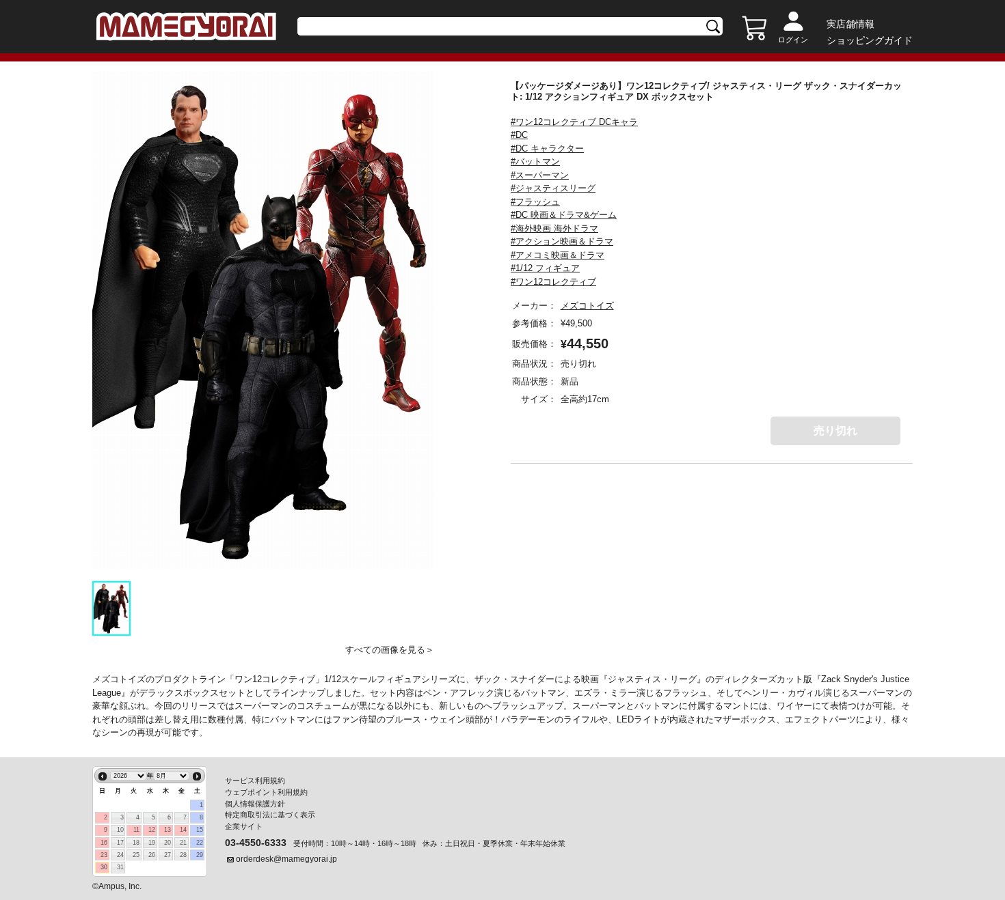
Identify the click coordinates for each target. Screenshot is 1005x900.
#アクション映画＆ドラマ (562, 241)
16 (103, 842)
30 (103, 867)
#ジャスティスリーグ (553, 188)
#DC (519, 135)
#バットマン (535, 161)
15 (199, 829)
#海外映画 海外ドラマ (554, 228)
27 (167, 855)
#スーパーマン (540, 175)
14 (183, 829)
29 (199, 855)
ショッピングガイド (870, 40)
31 (120, 867)
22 (199, 842)
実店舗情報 (850, 23)
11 (136, 829)
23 (103, 855)
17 (120, 842)
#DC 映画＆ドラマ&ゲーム (564, 215)
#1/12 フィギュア (545, 268)
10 (120, 829)
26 (151, 855)
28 (183, 855)
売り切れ (835, 430)
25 (136, 855)
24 (120, 855)
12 (151, 829)
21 (183, 842)
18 (136, 842)
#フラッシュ (535, 202)
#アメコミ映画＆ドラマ (557, 255)
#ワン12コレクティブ (553, 282)
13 (167, 829)
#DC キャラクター (547, 148)
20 (167, 842)
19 (151, 842)
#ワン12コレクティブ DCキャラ (574, 122)
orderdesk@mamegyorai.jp (286, 859)
